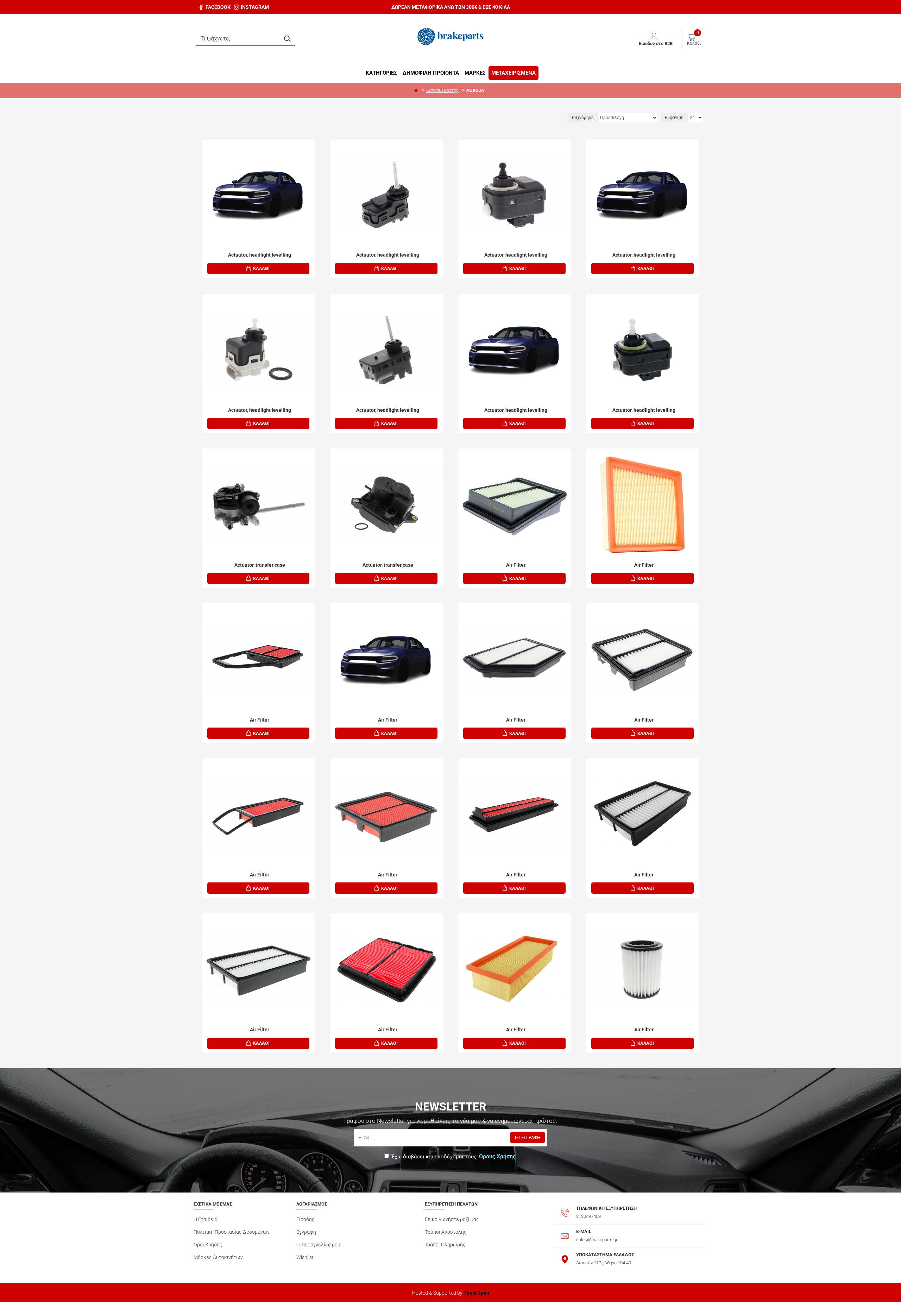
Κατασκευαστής (442, 90)
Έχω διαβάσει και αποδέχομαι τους (453, 1156)
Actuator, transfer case (259, 565)
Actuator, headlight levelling (259, 255)
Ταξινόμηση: (583, 117)
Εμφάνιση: (675, 117)
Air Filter (515, 565)
